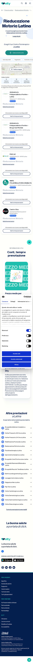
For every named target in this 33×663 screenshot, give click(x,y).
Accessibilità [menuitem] (5, 627)
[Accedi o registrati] (26, 3)
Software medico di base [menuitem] (8, 602)
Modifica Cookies (6, 624)
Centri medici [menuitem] (5, 589)
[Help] (29, 660)
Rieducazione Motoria (22, 10)
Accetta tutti (16, 353)
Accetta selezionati (16, 359)
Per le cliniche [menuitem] (5, 608)
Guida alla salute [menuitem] (6, 583)
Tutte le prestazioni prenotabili (16, 509)
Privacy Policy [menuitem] (13, 650)
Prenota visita (8, 10)
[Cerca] (21, 3)
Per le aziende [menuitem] (5, 605)
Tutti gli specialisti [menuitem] (6, 594)
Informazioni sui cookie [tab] (25, 301)
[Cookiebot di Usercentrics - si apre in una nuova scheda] (23, 297)
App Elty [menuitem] (4, 581)
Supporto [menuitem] (4, 586)
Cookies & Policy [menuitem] (12, 651)
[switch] (28, 335)
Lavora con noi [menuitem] (5, 621)
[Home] (2, 10)
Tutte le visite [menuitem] (5, 591)
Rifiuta (17, 364)
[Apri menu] (30, 3)
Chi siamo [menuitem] (4, 618)
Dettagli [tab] (13, 301)
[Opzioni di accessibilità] (2, 551)
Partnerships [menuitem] (5, 610)
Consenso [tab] (5, 301)
